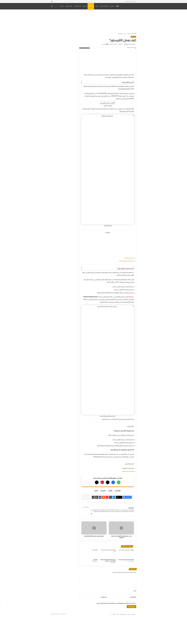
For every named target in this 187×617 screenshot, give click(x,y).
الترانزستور (95, 559)
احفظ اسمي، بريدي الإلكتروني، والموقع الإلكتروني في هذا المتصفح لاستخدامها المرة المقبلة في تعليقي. (115, 603)
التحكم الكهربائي (77, 6)
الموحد (109, 490)
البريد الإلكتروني (103, 597)
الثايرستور (117, 490)
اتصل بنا (129, 614)
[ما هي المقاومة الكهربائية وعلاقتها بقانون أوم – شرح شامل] (108, 553)
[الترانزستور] (89, 553)
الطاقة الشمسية (104, 6)
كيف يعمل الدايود (129, 258)
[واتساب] (118, 482)
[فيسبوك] (113, 482)
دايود (96, 490)
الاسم (134, 590)
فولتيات (52, 614)
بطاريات (97, 6)
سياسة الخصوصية (123, 614)
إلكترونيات (91, 6)
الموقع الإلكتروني (133, 597)
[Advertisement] (93, 21)
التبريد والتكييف (69, 6)
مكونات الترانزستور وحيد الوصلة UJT (126, 559)
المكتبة (62, 6)
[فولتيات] (116, 6)
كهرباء (84, 6)
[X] (107, 482)
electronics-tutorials (128, 471)
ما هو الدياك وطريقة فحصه (126, 261)
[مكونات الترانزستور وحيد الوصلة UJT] (126, 553)
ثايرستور (103, 490)
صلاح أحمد (126, 44)
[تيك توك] (97, 482)
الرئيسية (111, 6)
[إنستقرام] (102, 482)
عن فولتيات (133, 614)
